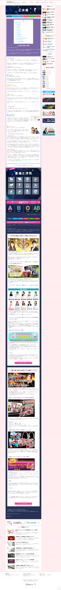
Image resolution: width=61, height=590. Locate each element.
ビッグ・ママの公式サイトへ (23, 503)
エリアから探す (16, 574)
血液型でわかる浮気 (32, 574)
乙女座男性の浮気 (18, 34)
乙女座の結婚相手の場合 (19, 41)
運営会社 (41, 574)
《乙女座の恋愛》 (18, 24)
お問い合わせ (44, 574)
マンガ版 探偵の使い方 (26, 574)
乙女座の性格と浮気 (18, 22)
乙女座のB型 (17, 27)
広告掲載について (49, 574)
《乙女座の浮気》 (18, 32)
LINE (32, 16)
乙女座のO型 (17, 29)
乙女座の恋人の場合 (18, 39)
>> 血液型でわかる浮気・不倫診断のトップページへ (33, 214)
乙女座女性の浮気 (18, 36)
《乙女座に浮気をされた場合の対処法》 (21, 38)
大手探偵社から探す (10, 574)
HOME (6, 574)
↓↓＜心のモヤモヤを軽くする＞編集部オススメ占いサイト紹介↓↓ (23, 165)
